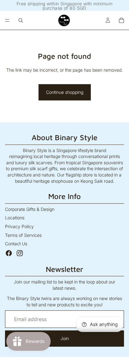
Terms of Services (23, 235)
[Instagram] (19, 253)
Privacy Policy (19, 226)
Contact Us (16, 243)
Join (64, 338)
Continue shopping (64, 92)
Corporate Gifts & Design (29, 209)
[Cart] (121, 20)
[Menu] (7, 20)
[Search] (21, 20)
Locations (14, 217)
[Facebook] (9, 253)
